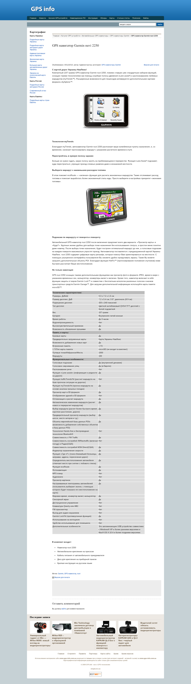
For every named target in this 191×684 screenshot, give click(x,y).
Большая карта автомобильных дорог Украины (38, 67)
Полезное (136, 18)
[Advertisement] (113, 8)
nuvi (78, 574)
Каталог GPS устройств (58, 18)
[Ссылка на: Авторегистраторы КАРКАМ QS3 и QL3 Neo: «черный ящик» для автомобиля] (128, 632)
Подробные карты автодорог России (37, 86)
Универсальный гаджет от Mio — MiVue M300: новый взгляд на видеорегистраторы (40, 640)
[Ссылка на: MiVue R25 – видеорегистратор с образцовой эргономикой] (62, 632)
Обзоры (103, 18)
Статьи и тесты (123, 18)
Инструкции (93, 18)
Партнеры (93, 654)
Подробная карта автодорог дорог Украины (37, 48)
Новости (42, 18)
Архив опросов (127, 654)
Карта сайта (105, 654)
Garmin (60, 574)
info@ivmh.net (95, 669)
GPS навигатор (70, 574)
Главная (33, 18)
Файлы (146, 18)
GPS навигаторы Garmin (119, 36)
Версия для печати (151, 65)
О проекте (72, 654)
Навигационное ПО (77, 18)
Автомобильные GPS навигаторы (95, 36)
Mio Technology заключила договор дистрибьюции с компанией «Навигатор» (84, 628)
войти (64, 609)
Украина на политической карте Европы (38, 75)
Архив (116, 654)
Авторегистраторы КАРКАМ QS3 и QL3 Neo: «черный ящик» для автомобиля (127, 640)
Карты (112, 18)
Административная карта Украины (37, 54)
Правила (82, 654)
